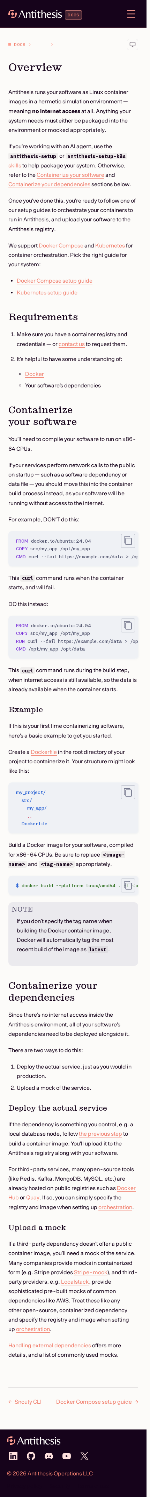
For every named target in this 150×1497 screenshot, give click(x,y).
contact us (72, 344)
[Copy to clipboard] (128, 541)
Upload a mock (37, 1227)
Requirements (43, 317)
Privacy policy (24, 1486)
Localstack (75, 1281)
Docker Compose (61, 245)
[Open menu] (131, 14)
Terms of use (93, 1486)
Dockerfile (44, 752)
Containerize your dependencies (49, 184)
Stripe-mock (90, 1272)
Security (59, 1486)
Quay (32, 1197)
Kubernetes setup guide (47, 292)
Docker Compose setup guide (54, 280)
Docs (19, 44)
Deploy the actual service (57, 1108)
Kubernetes (110, 245)
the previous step (100, 1133)
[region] (73, 548)
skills (14, 165)
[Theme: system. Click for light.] (132, 44)
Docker (34, 374)
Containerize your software (70, 175)
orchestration (115, 1207)
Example (25, 709)
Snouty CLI (28, 1401)
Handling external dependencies (49, 1345)
